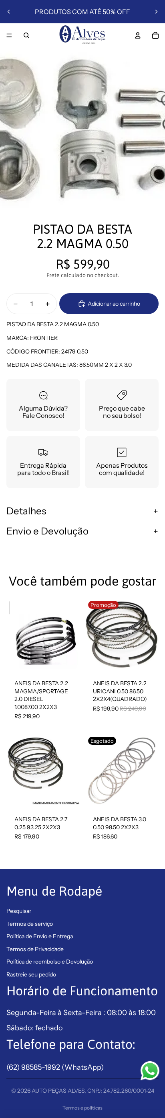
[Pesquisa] (26, 35)
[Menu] (9, 35)
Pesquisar (18, 911)
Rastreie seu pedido (31, 974)
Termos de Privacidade (35, 949)
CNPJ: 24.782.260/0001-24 (120, 1090)
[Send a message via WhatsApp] (150, 1071)
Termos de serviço (29, 923)
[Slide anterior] (9, 12)
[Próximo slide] (156, 12)
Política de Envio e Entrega (39, 936)
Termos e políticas (82, 1108)
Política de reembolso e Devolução (49, 961)
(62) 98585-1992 (34, 1067)
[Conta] (138, 35)
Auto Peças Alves (58, 1090)
